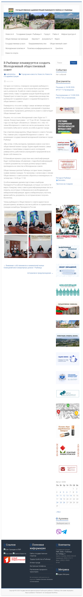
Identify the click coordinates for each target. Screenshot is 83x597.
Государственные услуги (15, 44)
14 (71, 496)
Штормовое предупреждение (40, 273)
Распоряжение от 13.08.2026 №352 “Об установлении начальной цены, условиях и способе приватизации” (67, 96)
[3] (16, 246)
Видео (57, 39)
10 (57, 496)
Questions (59, 48)
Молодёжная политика (15, 48)
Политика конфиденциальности (39, 48)
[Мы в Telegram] (64, 534)
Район (55, 34)
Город (46, 34)
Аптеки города (35, 562)
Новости (9, 34)
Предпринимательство (37, 44)
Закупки (35, 39)
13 (67, 496)
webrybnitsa (10, 74)
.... (57, 102)
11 (61, 496)
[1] (40, 222)
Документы (46, 39)
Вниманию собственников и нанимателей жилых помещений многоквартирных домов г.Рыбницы (24, 267)
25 (61, 503)
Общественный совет (58, 44)
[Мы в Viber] (58, 534)
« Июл (58, 512)
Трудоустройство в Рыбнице (40, 559)
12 (64, 496)
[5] (16, 222)
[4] (40, 246)
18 (61, 499)
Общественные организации (16, 39)
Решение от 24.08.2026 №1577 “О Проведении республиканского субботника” (65, 88)
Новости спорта (11, 53)
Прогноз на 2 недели (64, 184)
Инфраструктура (68, 34)
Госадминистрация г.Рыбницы (28, 34)
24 (57, 503)
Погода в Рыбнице (63, 178)
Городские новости (29, 74)
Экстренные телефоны (38, 566)
